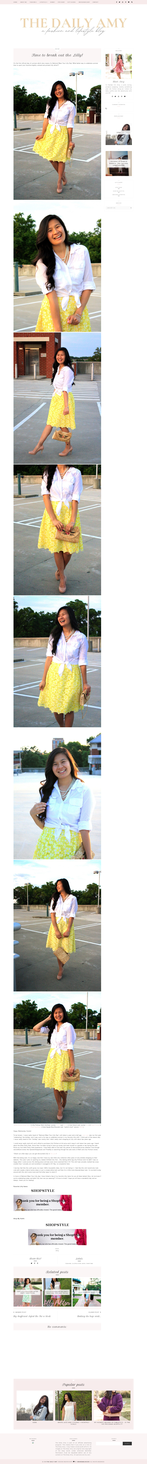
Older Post (93, 1312)
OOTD (83, 1263)
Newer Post (20, 1312)
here (87, 1125)
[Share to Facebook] (35, 1263)
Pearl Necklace (36, 1127)
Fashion (33, 2)
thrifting (89, 1263)
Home (15, 2)
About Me (23, 2)
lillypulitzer (76, 1263)
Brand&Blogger (83, 1461)
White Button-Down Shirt (22, 1125)
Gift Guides (72, 2)
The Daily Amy (52, 1461)
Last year (85, 1135)
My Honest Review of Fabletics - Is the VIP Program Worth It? (112, 1423)
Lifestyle (43, 2)
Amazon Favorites (118, 194)
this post (53, 1154)
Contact (95, 2)
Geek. (119, 132)
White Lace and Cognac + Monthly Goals (73, 1423)
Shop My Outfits (118, 191)
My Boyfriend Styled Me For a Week (32, 1316)
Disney (52, 2)
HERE (58, 1125)
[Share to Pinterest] (37, 1263)
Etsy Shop (61, 2)
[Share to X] (31, 1263)
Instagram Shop (84, 2)
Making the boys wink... (89, 1316)
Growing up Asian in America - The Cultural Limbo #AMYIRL (118, 163)
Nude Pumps (95, 1125)
